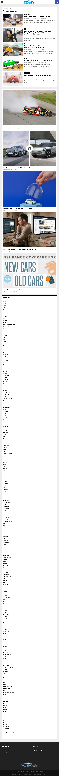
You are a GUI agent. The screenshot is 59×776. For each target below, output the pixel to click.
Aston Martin (6, 326)
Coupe (4, 396)
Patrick (26, 77)
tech (4, 680)
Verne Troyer (6, 726)
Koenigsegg (6, 529)
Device (4, 409)
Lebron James (6, 540)
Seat (4, 648)
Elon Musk (5, 430)
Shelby (4, 656)
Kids (4, 525)
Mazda (4, 561)
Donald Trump (6, 417)
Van (4, 722)
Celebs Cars (6, 375)
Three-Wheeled (7, 688)
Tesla (4, 684)
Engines (5, 434)
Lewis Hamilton (6, 542)
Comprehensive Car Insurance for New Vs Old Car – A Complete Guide (21, 290)
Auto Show (5, 333)
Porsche (5, 618)
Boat (4, 343)
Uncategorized (6, 713)
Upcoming (5, 716)
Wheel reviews (6, 735)
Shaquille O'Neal (7, 654)
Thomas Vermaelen (8, 686)
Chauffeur (5, 377)
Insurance (5, 489)
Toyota (4, 703)
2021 (4, 307)
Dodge (4, 415)
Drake (4, 419)
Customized (6, 403)
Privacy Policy (5, 750)
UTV (4, 720)
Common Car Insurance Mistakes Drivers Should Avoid (17, 208)
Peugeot (5, 612)
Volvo (4, 730)
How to (4, 474)
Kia (4, 523)
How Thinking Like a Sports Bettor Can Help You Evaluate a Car (19, 249)
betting (4, 337)
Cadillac (5, 356)
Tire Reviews (6, 694)
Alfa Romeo (6, 320)
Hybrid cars (6, 479)
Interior (5, 491)
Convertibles (6, 394)
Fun (4, 458)
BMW (4, 341)
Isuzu (4, 493)
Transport (5, 705)
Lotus (4, 553)
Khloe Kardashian (7, 521)
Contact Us (44, 774)
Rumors (5, 633)
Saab (4, 637)
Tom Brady (5, 697)
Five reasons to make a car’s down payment (38, 60)
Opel (4, 603)
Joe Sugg (5, 510)
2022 (4, 310)
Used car (5, 718)
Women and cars (7, 737)
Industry (5, 485)
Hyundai (5, 481)
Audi (4, 328)
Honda (4, 472)
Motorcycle (6, 587)
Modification (6, 584)
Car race (5, 371)
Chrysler (5, 383)
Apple (4, 322)
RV (4, 635)
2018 (4, 301)
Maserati (5, 559)
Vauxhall (5, 724)
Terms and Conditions (7, 752)
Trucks (4, 711)
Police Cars (6, 614)
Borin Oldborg (28, 49)
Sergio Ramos (6, 652)
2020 (4, 305)
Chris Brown (6, 381)
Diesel (4, 413)
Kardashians (6, 517)
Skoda (4, 658)
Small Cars (5, 661)
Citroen (5, 386)
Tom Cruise (6, 699)
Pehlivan (5, 610)
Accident (5, 316)
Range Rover (6, 622)
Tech (4, 682)
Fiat (4, 451)
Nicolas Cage (6, 597)
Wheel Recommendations (9, 732)
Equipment (5, 438)
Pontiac (5, 616)
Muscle (5, 591)
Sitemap (39, 774)
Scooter (5, 646)
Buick (4, 350)
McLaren (5, 563)
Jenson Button (6, 508)
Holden (5, 468)
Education (5, 426)
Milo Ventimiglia (7, 576)
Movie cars (5, 589)
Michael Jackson (7, 570)
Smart (4, 663)
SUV (4, 673)
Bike (4, 339)
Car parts (5, 364)
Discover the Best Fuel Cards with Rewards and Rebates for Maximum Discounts (39, 47)
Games (5, 462)
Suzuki (4, 675)
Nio (4, 599)
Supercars (5, 671)
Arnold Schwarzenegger (9, 324)
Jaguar (5, 496)
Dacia (4, 405)
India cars (5, 483)
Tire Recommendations (8, 692)
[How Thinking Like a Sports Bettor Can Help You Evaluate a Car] (29, 229)
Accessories (6, 314)
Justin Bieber (6, 515)
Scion (4, 644)
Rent (4, 627)
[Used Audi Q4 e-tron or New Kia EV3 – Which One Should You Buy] (29, 148)
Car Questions (6, 369)
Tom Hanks (5, 701)
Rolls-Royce (6, 629)
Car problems (6, 367)
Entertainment (6, 436)
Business (5, 354)
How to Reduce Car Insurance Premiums (37, 16)
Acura (4, 318)
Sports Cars (6, 665)
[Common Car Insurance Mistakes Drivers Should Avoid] (29, 189)
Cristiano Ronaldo (7, 398)
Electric (5, 428)
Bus (4, 352)
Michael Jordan (7, 572)
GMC (4, 466)
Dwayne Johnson (7, 422)
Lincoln (5, 548)
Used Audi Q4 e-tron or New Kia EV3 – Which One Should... (18, 168)
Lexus (4, 544)
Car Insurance (27, 14)
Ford (4, 455)
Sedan (4, 650)
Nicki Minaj (5, 595)
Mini (4, 578)
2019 (4, 303)
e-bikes (5, 424)
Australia (5, 331)
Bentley (5, 335)
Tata (4, 677)
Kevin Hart (5, 519)
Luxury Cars (6, 555)
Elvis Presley (6, 432)
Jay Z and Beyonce (7, 502)
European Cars (6, 441)
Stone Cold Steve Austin (8, 667)
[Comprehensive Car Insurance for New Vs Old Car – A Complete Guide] (29, 270)
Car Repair (5, 373)
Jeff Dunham (6, 506)
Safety (4, 639)
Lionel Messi (6, 551)
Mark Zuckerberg (7, 557)
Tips (25, 58)
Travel (4, 707)
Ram (4, 620)
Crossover (5, 400)
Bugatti (5, 348)
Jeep (4, 504)
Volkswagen (6, 728)
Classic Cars (6, 388)
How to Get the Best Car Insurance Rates (37, 75)
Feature (5, 447)
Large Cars (5, 536)
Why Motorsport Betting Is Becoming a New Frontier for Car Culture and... (22, 127)
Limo (4, 546)
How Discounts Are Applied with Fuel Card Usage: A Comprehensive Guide (37, 32)
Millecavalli (6, 574)
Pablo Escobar (6, 606)
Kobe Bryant (6, 527)
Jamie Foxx (6, 500)
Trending (5, 709)
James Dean (6, 498)
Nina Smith (6, 169)
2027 (4, 312)
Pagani (5, 608)
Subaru (5, 669)
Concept (5, 390)
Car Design (5, 360)
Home (4, 470)
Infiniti (4, 487)
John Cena (5, 513)
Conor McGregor (7, 392)
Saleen (4, 642)
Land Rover (6, 534)
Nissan (5, 601)
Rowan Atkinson (7, 631)
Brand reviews (6, 345)
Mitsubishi (5, 582)
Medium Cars (6, 565)
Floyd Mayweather (7, 453)
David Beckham (7, 407)
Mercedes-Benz (7, 567)
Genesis (5, 464)
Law (4, 538)
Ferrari (5, 449)
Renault (5, 625)
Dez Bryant (5, 411)
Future (4, 460)
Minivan (5, 580)
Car (25, 43)
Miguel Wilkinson (28, 18)
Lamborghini (6, 532)
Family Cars (6, 445)
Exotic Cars (6, 443)
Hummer (5, 477)
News (4, 593)
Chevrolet (5, 379)
